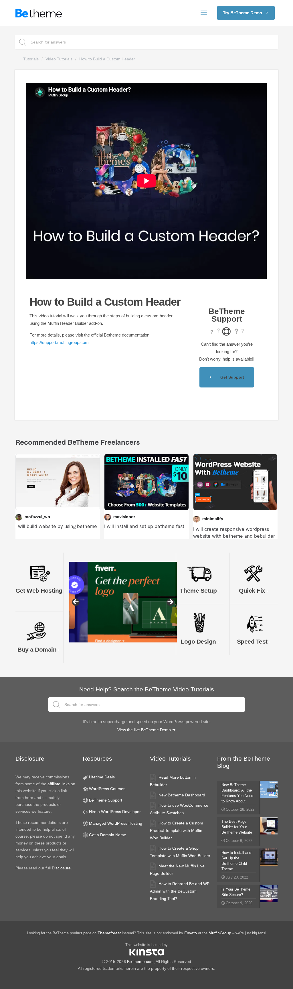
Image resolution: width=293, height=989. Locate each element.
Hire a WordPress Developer (115, 811)
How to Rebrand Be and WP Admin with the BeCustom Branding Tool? (179, 891)
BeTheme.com (140, 961)
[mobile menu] (204, 13)
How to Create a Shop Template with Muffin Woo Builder (180, 852)
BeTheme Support (105, 800)
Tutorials (31, 59)
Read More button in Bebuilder (173, 781)
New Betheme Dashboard (182, 795)
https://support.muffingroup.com (59, 342)
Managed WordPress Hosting (115, 823)
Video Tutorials (58, 59)
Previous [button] (76, 602)
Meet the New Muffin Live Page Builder (177, 870)
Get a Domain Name (107, 834)
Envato (190, 933)
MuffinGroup (220, 933)
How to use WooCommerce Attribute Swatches (179, 809)
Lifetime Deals (102, 777)
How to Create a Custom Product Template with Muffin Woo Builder (176, 830)
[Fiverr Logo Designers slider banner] (123, 602)
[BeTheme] (38, 13)
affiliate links (58, 784)
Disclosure (61, 868)
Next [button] (170, 602)
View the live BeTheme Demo (144, 729)
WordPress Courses (107, 788)
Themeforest (109, 933)
